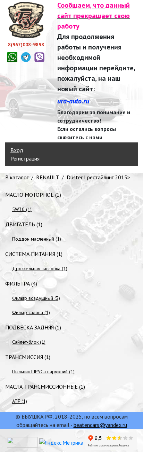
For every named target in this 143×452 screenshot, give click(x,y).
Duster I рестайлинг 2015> (98, 177)
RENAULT (47, 177)
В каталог (16, 177)
